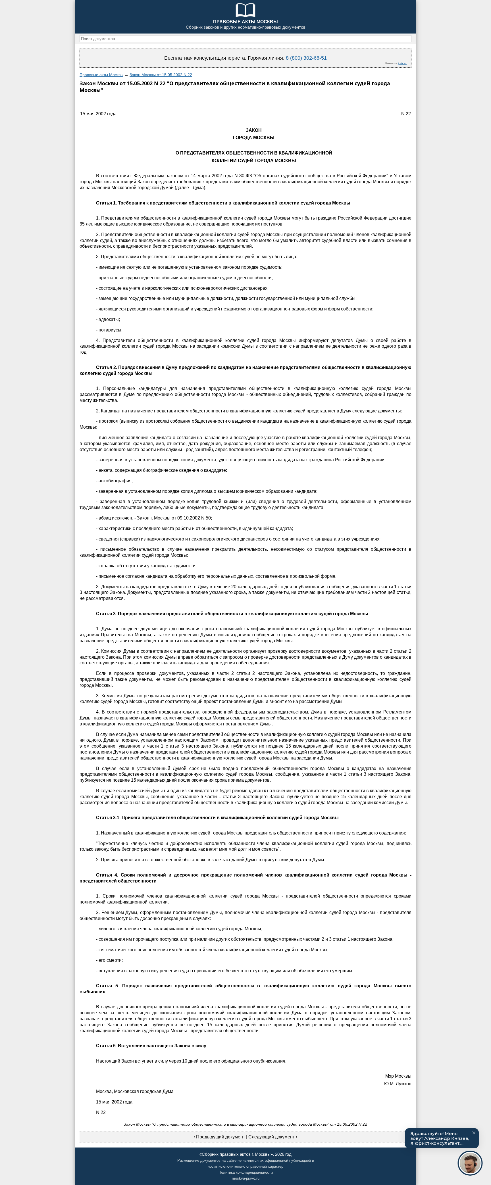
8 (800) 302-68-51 (306, 58)
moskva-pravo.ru (245, 1178)
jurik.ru (402, 63)
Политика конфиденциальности (246, 1172)
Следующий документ (271, 1136)
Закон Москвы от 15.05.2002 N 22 (161, 74)
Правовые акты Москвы (101, 74)
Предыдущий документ (220, 1136)
